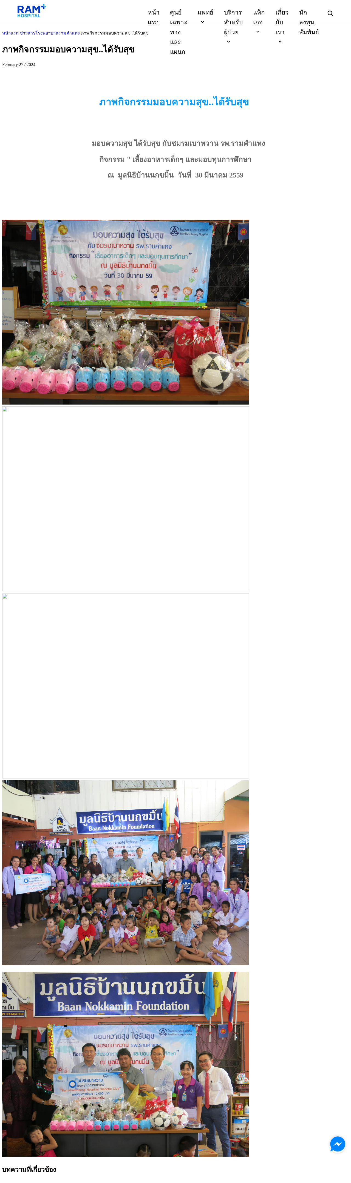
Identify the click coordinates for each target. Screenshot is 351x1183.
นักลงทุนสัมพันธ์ (309, 22)
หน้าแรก (10, 33)
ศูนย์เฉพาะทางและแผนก (178, 32)
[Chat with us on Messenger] (338, 1144)
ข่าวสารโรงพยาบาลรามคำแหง (50, 33)
